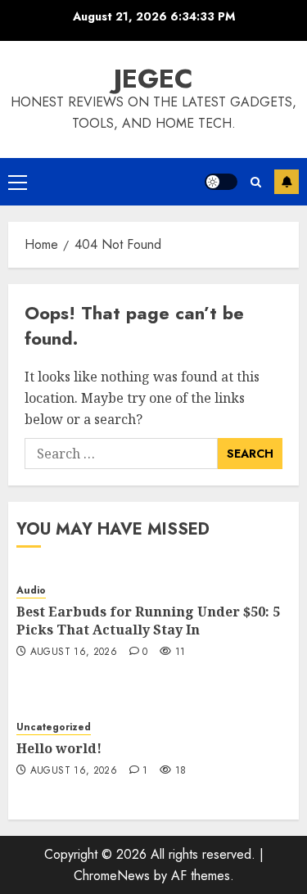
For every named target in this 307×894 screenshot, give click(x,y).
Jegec (153, 78)
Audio (31, 591)
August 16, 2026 (73, 652)
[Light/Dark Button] (221, 182)
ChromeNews (112, 875)
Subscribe (286, 181)
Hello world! (59, 748)
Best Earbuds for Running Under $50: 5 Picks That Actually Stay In (148, 621)
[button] (17, 181)
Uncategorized (53, 727)
